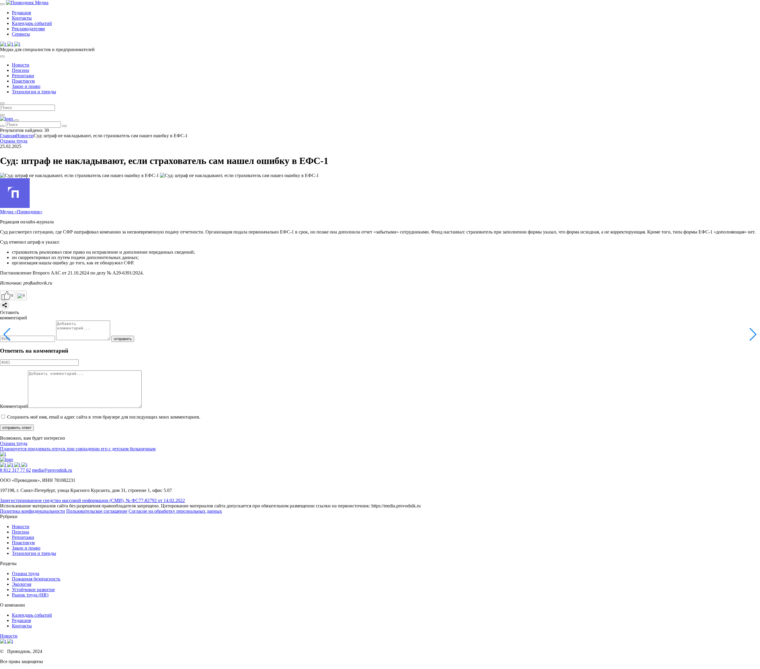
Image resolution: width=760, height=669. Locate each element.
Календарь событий (32, 23)
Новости (20, 64)
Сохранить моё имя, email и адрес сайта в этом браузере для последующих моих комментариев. (103, 416)
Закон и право (26, 86)
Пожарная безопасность (36, 578)
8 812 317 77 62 (15, 470)
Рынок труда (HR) (30, 594)
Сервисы (21, 34)
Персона (20, 70)
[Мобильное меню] (2, 56)
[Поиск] (2, 4)
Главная (8, 135)
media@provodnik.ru (52, 470)
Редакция (21, 12)
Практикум (23, 80)
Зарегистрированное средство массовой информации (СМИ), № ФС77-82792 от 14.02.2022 (92, 500)
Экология (21, 584)
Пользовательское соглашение (96, 511)
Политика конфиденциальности (32, 511)
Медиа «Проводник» (21, 211)
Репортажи (23, 75)
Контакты (22, 17)
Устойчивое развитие (33, 589)
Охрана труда (13, 140)
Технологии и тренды (34, 91)
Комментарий (14, 406)
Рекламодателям (28, 28)
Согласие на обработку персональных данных (175, 511)
